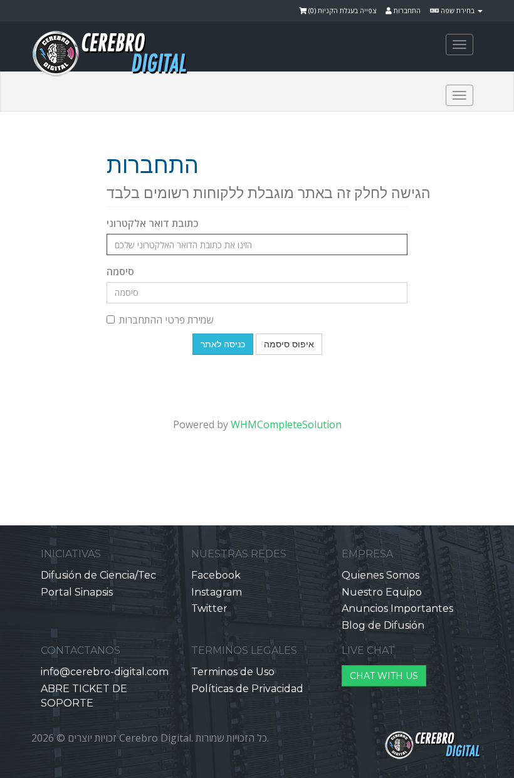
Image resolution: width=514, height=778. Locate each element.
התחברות (406, 10)
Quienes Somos (380, 575)
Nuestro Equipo (382, 592)
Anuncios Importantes (397, 608)
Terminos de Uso (233, 672)
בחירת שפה (457, 10)
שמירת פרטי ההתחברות (166, 320)
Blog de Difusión (383, 625)
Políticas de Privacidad (247, 689)
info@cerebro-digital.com (105, 672)
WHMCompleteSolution (286, 424)
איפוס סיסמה (289, 344)
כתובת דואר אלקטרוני (153, 223)
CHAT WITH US (384, 675)
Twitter (209, 608)
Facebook (216, 575)
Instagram (216, 592)
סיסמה (120, 271)
